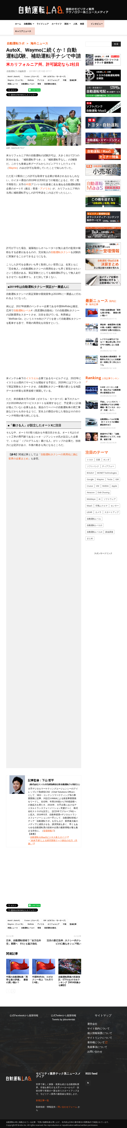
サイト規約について (98, 1028)
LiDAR (89, 512)
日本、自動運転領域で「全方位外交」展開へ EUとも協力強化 (23, 942)
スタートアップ (112, 512)
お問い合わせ (94, 1051)
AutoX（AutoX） (14, 76)
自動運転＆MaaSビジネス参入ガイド (48, 837)
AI (99, 499)
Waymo (13, 168)
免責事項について (97, 1047)
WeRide (31, 80)
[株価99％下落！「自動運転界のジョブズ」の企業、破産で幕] (91, 436)
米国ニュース (13, 84)
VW (97, 486)
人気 (75, 23)
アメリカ (40, 80)
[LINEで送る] (34, 90)
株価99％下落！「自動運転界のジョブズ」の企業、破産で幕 (110, 436)
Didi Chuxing (103, 492)
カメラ (98, 512)
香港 (39, 84)
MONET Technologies (107, 472)
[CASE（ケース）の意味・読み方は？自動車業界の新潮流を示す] (91, 390)
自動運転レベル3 (94, 525)
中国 (64, 80)
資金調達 (109, 531)
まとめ (90, 538)
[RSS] (87, 1083)
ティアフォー (108, 466)
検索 (82, 23)
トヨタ (90, 459)
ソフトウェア (110, 499)
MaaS (89, 505)
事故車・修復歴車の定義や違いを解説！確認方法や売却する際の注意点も (110, 327)
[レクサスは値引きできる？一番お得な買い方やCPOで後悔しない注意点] (91, 342)
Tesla (109, 479)
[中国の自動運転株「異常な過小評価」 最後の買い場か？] (17, 966)
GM (117, 479)
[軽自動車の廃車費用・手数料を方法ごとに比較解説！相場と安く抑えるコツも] (91, 359)
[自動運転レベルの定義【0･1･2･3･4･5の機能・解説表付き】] (91, 422)
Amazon (91, 492)
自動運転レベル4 (27, 84)
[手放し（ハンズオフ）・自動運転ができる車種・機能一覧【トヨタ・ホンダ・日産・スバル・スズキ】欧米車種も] (91, 404)
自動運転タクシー (61, 252)
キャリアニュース (23, 31)
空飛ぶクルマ (101, 505)
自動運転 (28, 23)
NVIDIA (105, 486)
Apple (114, 486)
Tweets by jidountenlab (63, 1019)
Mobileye (91, 499)
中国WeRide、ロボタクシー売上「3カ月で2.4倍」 (42, 980)
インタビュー (97, 23)
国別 (66, 23)
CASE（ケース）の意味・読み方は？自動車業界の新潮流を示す (110, 390)
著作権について (96, 1042)
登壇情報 (47, 830)
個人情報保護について (99, 1033)
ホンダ (106, 459)
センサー (115, 505)
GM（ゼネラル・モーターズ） (55, 76)
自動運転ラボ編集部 (16, 71)
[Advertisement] (43, 220)
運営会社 (92, 1024)
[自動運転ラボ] (63, 10)
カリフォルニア (53, 80)
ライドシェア (43, 23)
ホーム (18, 23)
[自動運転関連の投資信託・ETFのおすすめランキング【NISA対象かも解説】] (69, 966)
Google (90, 479)
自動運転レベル (22, 310)
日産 (98, 459)
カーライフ (57, 23)
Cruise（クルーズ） (32, 76)
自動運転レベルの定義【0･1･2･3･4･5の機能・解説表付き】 (110, 422)
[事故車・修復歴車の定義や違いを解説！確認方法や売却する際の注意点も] (91, 327)
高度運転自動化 (50, 84)
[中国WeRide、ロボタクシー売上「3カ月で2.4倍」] (43, 966)
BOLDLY (90, 472)
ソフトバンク (93, 466)
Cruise (90, 486)
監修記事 (73, 80)
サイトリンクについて (99, 1037)
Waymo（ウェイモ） (16, 80)
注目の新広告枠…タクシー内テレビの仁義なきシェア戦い (64, 942)
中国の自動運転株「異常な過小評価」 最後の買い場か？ (17, 980)
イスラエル (32, 378)
